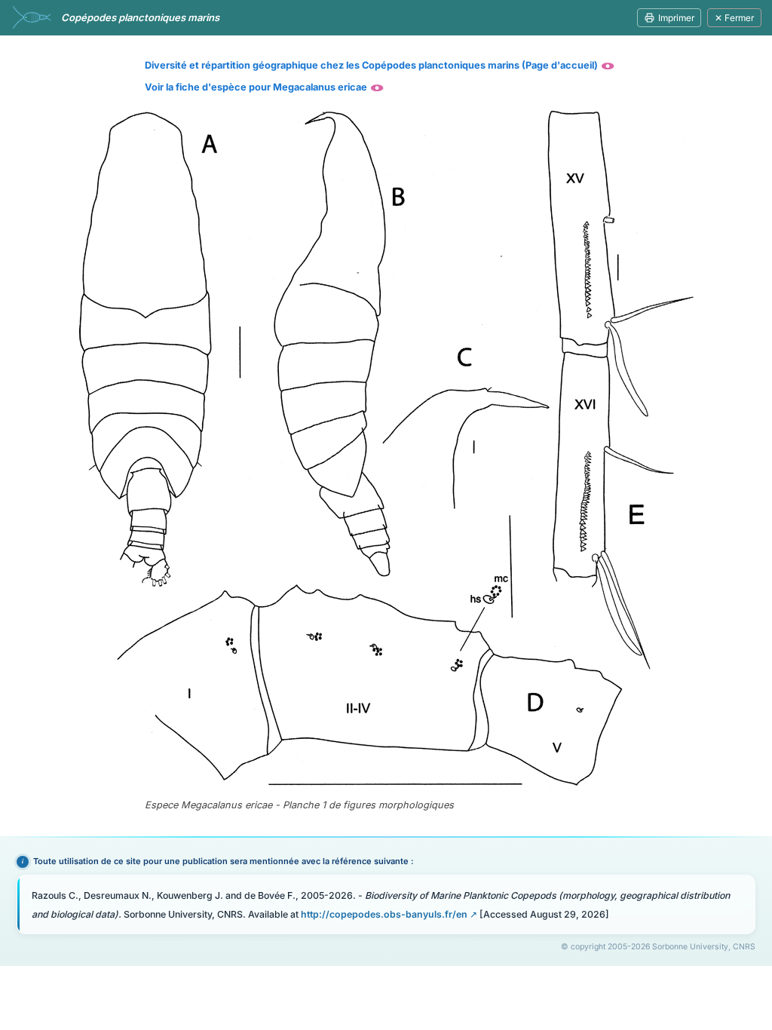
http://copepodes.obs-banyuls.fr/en (384, 914)
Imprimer (676, 17)
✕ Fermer (734, 17)
